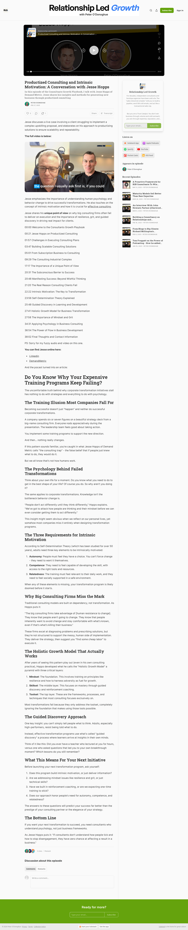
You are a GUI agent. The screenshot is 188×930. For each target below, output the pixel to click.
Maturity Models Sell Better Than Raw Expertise (147, 194)
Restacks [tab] (41, 869)
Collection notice (40, 927)
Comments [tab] (30, 869)
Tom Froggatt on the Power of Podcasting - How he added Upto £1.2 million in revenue (148, 241)
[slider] (93, 71)
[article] (142, 184)
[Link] (21, 373)
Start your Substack (89, 927)
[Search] (150, 10)
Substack (162, 927)
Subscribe (167, 10)
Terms (30, 927)
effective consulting (99, 206)
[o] (69, 167)
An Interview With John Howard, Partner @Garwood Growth (147, 206)
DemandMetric (37, 361)
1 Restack (47, 851)
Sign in (180, 10)
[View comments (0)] (159, 43)
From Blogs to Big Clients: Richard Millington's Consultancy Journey (146, 230)
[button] (75, 50)
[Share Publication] (156, 10)
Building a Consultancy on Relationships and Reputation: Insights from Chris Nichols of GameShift (146, 218)
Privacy (24, 927)
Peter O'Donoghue (38, 103)
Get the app (104, 927)
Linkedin (34, 356)
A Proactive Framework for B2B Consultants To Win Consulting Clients (147, 183)
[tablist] (36, 868)
